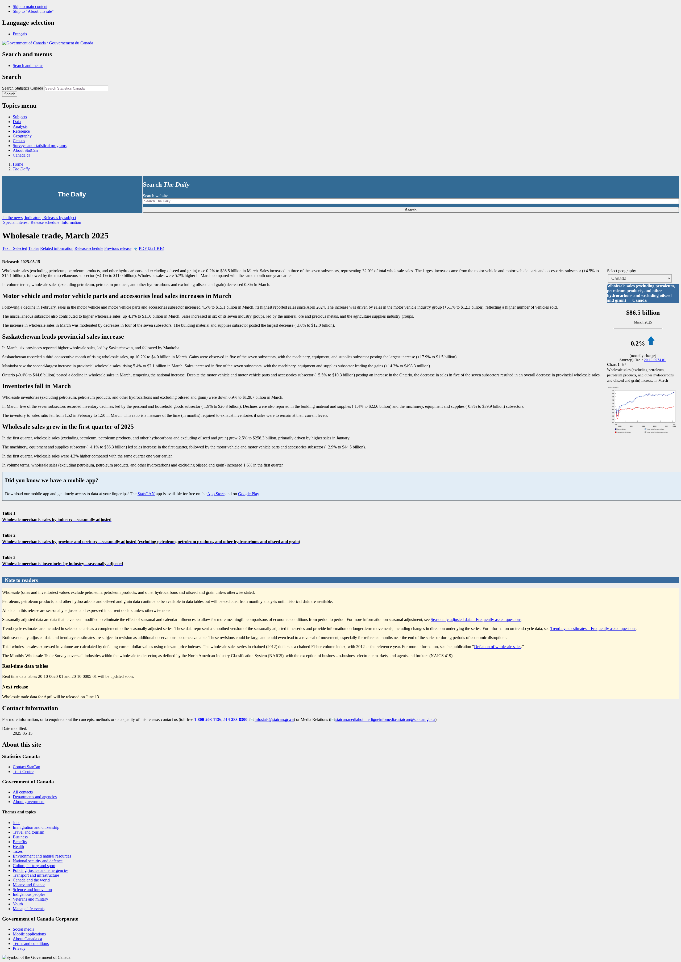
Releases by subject (59, 217)
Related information (56, 248)
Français (20, 34)
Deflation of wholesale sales (497, 646)
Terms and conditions (31, 943)
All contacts (23, 792)
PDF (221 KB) (151, 248)
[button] (28, 65)
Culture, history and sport (34, 865)
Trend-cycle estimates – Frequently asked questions (593, 628)
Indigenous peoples (29, 894)
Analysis (20, 126)
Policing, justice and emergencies (40, 870)
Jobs (16, 822)
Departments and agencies (35, 797)
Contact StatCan (26, 766)
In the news (12, 217)
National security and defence (38, 861)
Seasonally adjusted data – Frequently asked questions (476, 619)
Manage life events (28, 908)
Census (19, 140)
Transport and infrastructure (36, 875)
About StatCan (25, 150)
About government (28, 801)
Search (411, 210)
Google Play (248, 493)
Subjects (20, 117)
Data (17, 121)
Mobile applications (29, 934)
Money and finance (29, 885)
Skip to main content (30, 6)
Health (18, 846)
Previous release (117, 248)
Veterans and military (30, 899)
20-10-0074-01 (655, 360)
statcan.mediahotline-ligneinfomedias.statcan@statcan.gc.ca (385, 719)
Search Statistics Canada (22, 88)
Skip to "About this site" (33, 11)
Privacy (19, 948)
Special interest (15, 222)
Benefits (20, 841)
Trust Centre (23, 771)
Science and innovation (32, 889)
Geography (22, 136)
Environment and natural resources (42, 856)
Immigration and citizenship (36, 827)
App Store (216, 493)
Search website (155, 196)
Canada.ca (21, 155)
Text (14, 248)
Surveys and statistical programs (40, 145)
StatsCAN (146, 493)
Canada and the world (31, 880)
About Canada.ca (27, 938)
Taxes (18, 851)
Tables (33, 248)
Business (20, 837)
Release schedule (44, 222)
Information (70, 222)
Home (18, 164)
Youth (18, 904)
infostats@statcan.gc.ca (274, 719)
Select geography (621, 270)
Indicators (32, 217)
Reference (21, 131)
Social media (23, 929)
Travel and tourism (28, 832)
